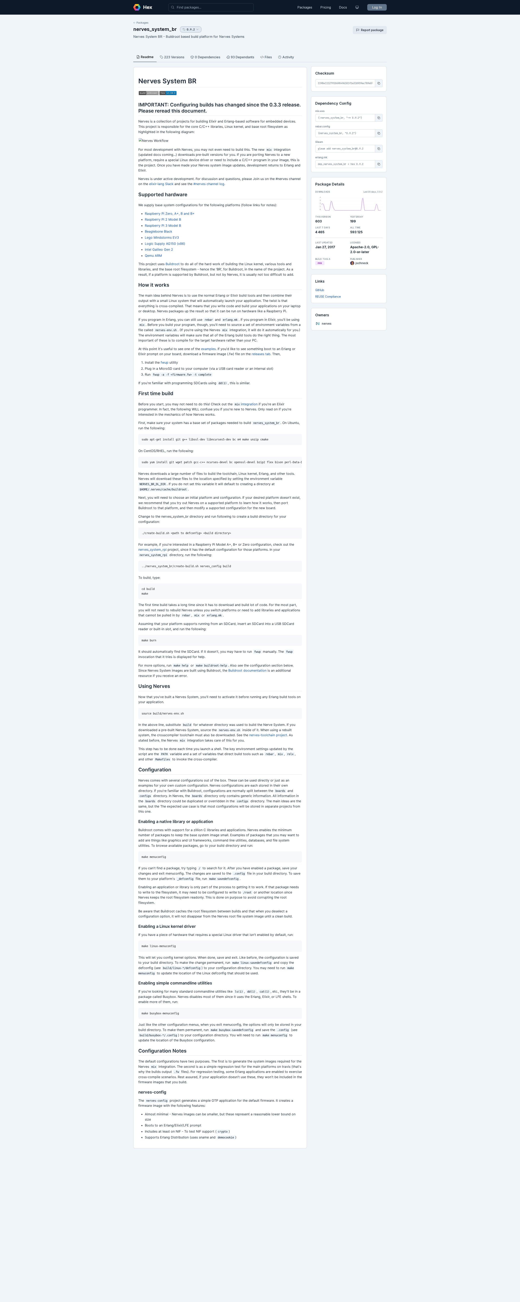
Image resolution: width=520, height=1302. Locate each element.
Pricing (325, 7)
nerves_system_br (155, 29)
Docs (343, 7)
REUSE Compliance (328, 296)
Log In (377, 7)
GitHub (319, 290)
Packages (304, 7)
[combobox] (211, 7)
